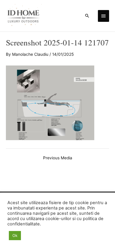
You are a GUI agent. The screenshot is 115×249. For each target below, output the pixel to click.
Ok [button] (14, 235)
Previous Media (57, 158)
